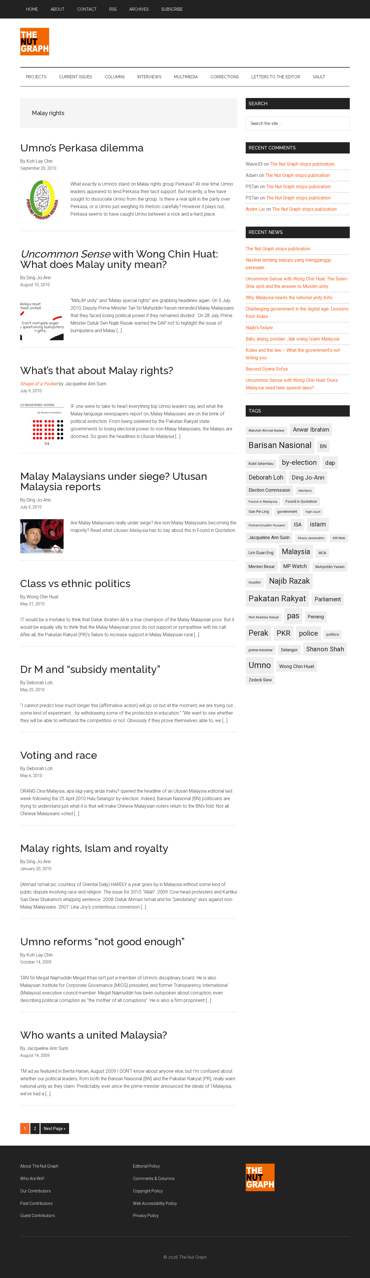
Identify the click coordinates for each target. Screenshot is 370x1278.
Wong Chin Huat (296, 666)
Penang (316, 616)
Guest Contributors (37, 1215)
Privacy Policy (146, 1215)
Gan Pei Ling (259, 511)
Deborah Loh (266, 477)
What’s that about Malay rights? (96, 370)
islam (318, 524)
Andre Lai (255, 209)
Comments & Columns (154, 1178)
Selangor (289, 649)
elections (305, 491)
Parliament (327, 599)
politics (332, 634)
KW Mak (339, 538)
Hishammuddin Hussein (267, 525)
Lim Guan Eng (261, 552)
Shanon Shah (325, 649)
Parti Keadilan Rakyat (264, 617)
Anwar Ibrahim (311, 429)
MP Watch (295, 566)
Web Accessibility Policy (155, 1203)
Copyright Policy (148, 1191)
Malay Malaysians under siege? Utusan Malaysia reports (113, 481)
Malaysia (296, 552)
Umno (260, 665)
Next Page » (55, 1130)
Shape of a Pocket (39, 383)
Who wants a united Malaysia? (93, 1035)
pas (293, 615)
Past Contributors (36, 1203)
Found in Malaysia (263, 502)
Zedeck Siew (260, 680)
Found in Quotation (301, 501)
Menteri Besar (262, 566)
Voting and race (58, 755)
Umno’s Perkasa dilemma (82, 148)
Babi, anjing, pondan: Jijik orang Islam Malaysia (292, 339)
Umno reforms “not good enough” (102, 941)
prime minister (261, 650)
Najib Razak (289, 581)
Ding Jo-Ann (308, 477)
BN (323, 446)
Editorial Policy (146, 1166)
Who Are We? (32, 1178)
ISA (297, 524)
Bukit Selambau (261, 464)
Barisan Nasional (280, 445)
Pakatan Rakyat (277, 598)
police (308, 633)
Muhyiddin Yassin (330, 567)
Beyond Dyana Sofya (267, 369)
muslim (255, 582)
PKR (284, 633)
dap (330, 462)
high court (313, 512)
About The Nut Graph (39, 1166)
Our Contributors (35, 1191)
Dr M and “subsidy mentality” (90, 669)
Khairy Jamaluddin (311, 538)
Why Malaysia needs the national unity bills (289, 297)
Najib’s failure (259, 327)
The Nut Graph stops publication (302, 164)
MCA (322, 553)
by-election (299, 462)
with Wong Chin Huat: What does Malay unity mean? (119, 259)
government (287, 511)
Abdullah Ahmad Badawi (266, 430)
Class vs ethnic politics (75, 583)
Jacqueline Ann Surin (269, 537)
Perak (258, 633)
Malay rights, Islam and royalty (94, 848)
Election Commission (269, 490)
